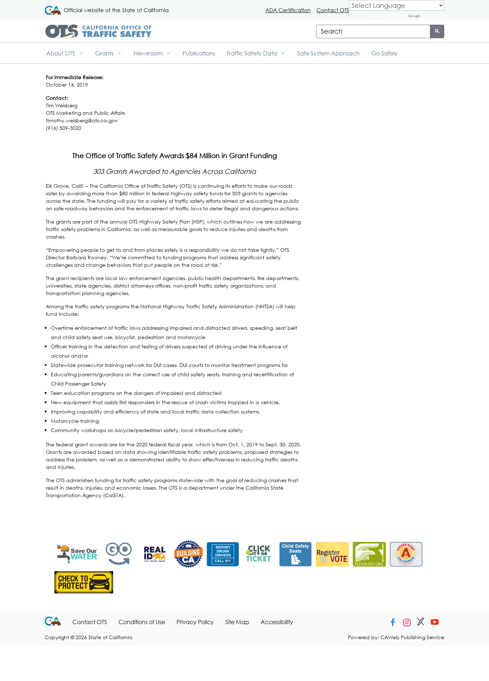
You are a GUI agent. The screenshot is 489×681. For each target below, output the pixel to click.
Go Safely (384, 53)
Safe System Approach (328, 53)
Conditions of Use (141, 622)
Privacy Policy (195, 622)
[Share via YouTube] (434, 622)
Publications (199, 53)
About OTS (61, 53)
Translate (432, 15)
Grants (105, 53)
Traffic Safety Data (253, 53)
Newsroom (149, 53)
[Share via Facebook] (392, 622)
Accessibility (277, 622)
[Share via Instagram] (406, 622)
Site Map (237, 622)
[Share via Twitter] (420, 622)
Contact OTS (332, 10)
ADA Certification (288, 10)
